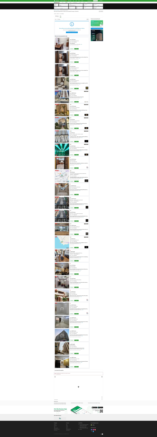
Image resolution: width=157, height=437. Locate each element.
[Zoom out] (102, 398)
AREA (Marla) (95, 4)
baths (77, 7)
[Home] (54, 0)
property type (85, 4)
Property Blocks (63, 0)
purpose (55, 4)
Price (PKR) (55, 7)
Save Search (101, 11)
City (59, 4)
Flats (60, 16)
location (70, 4)
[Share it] (67, 49)
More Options (95, 7)
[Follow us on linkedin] (93, 432)
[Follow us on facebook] (92, 430)
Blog (73, 0)
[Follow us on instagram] (93, 430)
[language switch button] (99, 0)
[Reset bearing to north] (102, 399)
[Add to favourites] (68, 49)
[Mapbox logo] (56, 399)
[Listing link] (72, 43)
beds (69, 7)
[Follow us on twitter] (92, 432)
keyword (85, 7)
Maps (76, 0)
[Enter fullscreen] (102, 376)
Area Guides (69, 0)
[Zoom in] (102, 397)
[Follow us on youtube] (95, 430)
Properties (57, 0)
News (67, 425)
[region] (78, 388)
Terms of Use (55, 430)
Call (77, 48)
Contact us (55, 425)
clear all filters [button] (62, 13)
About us (55, 424)
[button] (56, 5)
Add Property (68, 430)
